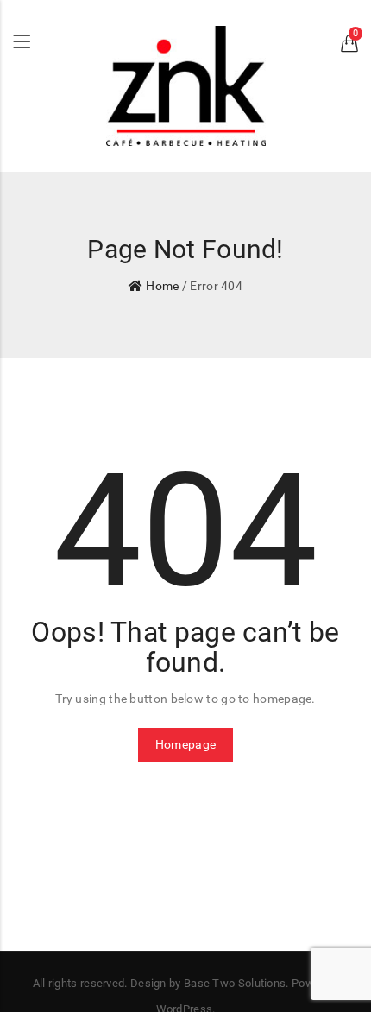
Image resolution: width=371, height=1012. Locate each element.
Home (162, 286)
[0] (349, 47)
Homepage (185, 744)
